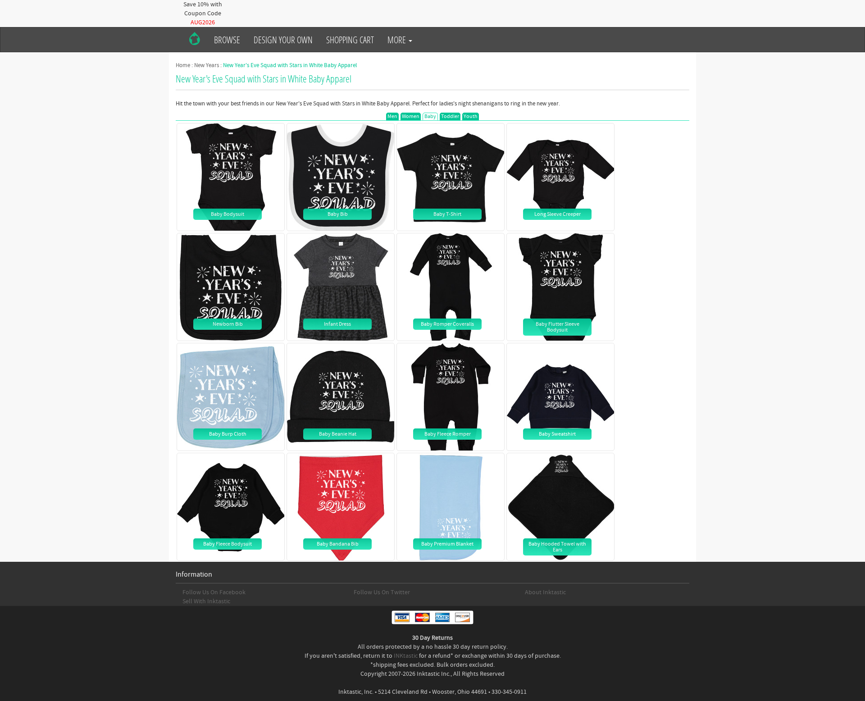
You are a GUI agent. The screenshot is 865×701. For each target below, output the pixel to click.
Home (183, 65)
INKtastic (406, 656)
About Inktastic (545, 592)
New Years (206, 65)
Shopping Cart (350, 40)
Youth (471, 116)
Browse (227, 40)
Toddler (450, 116)
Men (392, 116)
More (397, 40)
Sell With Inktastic (206, 601)
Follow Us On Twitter (382, 592)
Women (410, 116)
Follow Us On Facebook (214, 592)
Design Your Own (283, 40)
